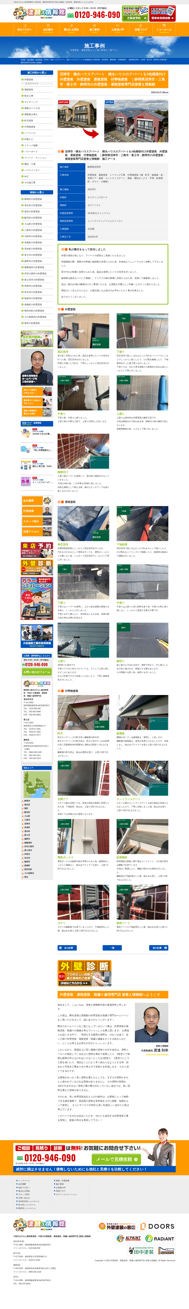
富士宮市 (28, 850)
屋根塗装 (28, 89)
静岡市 (27, 801)
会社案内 (48, 30)
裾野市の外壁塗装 (33, 261)
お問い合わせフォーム (37, 672)
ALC (26, 176)
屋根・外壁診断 (62, 1181)
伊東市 (27, 854)
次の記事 (68, 948)
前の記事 (157, 948)
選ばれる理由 (71, 30)
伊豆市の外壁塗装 (33, 292)
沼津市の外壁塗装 (33, 236)
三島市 (27, 820)
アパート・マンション (35, 157)
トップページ (24, 1181)
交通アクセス (31, 531)
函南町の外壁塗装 (33, 304)
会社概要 (28, 500)
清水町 (27, 831)
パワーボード (31, 151)
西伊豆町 (28, 869)
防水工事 (28, 95)
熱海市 (27, 862)
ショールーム (164, 30)
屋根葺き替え (31, 114)
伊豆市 (27, 858)
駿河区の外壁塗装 (33, 217)
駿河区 (27, 812)
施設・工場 (29, 164)
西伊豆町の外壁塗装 (34, 310)
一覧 (112, 948)
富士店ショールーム (27, 1205)
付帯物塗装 (29, 126)
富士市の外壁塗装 (33, 255)
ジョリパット (31, 83)
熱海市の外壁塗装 (33, 298)
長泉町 (27, 827)
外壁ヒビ (28, 139)
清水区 (27, 805)
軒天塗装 (28, 120)
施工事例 (94, 30)
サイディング (31, 102)
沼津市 (27, 824)
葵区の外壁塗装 (32, 211)
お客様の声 (117, 30)
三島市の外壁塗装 (33, 230)
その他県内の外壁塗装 (35, 317)
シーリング (29, 133)
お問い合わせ (24, 1198)
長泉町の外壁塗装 (33, 242)
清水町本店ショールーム (28, 1201)
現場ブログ (141, 30)
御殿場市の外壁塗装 (34, 267)
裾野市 (27, 839)
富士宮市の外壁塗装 (34, 279)
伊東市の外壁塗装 (33, 286)
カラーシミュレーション (66, 1194)
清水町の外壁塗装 (33, 248)
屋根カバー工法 (32, 108)
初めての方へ (24, 30)
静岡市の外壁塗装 (33, 199)
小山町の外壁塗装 (33, 224)
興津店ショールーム (27, 1208)
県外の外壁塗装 (32, 323)
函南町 (27, 865)
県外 (26, 877)
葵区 (26, 808)
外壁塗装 (28, 79)
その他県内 (29, 873)
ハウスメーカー (32, 170)
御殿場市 (28, 843)
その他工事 (29, 182)
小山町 (27, 816)
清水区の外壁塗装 (33, 205)
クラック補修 (31, 145)
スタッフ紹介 (31, 521)
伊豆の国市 (29, 846)
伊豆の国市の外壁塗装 (35, 273)
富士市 (27, 835)
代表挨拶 (28, 510)
